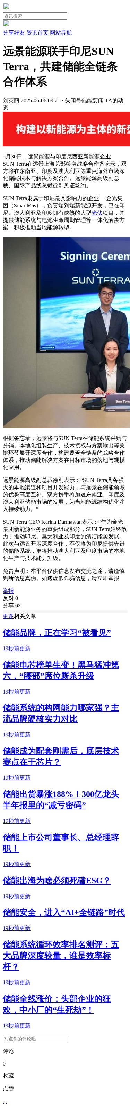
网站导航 (61, 33)
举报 (8, 591)
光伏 (97, 213)
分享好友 (14, 33)
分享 (12, 605)
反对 (10, 598)
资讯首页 (37, 33)
